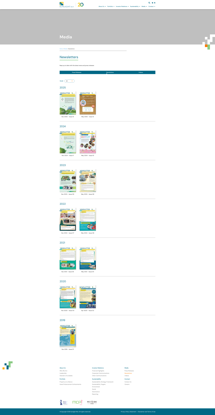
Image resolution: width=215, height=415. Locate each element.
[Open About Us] (105, 6)
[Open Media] (146, 6)
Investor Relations (98, 368)
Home (61, 49)
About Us (63, 368)
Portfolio (62, 379)
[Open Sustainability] (139, 6)
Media (65, 49)
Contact (127, 379)
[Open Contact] (154, 6)
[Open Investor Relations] (128, 6)
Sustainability (96, 379)
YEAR (61, 81)
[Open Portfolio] (114, 6)
